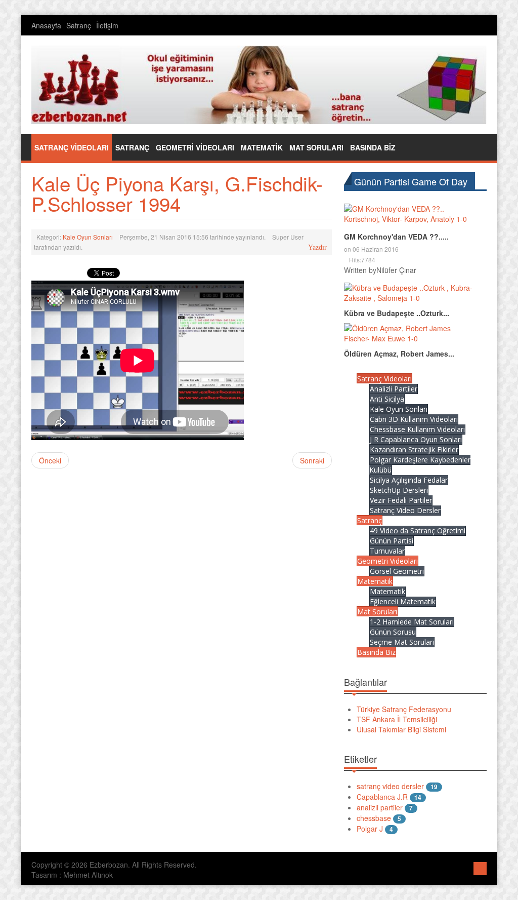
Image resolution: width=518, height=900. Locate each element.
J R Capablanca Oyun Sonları (416, 439)
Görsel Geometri (397, 571)
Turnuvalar (387, 551)
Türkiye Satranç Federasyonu (404, 709)
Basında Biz (376, 652)
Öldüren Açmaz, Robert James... (399, 353)
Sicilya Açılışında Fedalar (409, 480)
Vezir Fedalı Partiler (401, 500)
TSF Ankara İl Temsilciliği (397, 719)
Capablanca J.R (382, 797)
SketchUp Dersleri (399, 490)
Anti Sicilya (387, 399)
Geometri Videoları (387, 561)
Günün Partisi (391, 540)
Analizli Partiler (393, 389)
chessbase (374, 818)
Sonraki (312, 460)
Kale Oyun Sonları (88, 236)
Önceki (50, 460)
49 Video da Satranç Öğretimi (417, 530)
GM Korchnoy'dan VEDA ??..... (396, 236)
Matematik (375, 581)
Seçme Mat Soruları (402, 642)
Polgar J (370, 829)
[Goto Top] (480, 867)
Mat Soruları (377, 611)
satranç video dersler (390, 786)
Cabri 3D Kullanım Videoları (414, 419)
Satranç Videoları (384, 378)
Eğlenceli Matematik (403, 601)
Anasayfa (46, 25)
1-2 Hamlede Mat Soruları (412, 622)
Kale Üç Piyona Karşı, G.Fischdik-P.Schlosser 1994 (177, 193)
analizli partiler (380, 807)
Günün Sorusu (393, 632)
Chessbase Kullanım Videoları (417, 429)
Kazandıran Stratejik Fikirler (414, 449)
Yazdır (317, 247)
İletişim (107, 25)
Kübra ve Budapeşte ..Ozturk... (396, 313)
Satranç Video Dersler (405, 510)
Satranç (78, 25)
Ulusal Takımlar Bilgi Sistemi (401, 729)
